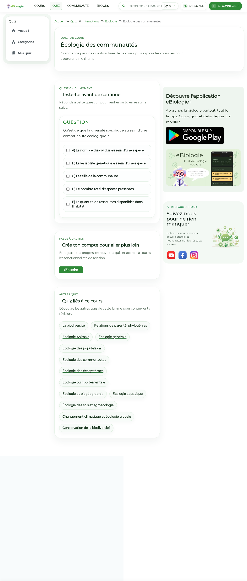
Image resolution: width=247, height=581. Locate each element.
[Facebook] (182, 255)
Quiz (56, 6)
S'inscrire (71, 270)
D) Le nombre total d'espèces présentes (103, 189)
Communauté (78, 6)
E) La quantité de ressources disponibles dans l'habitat (107, 204)
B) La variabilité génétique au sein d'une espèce (109, 163)
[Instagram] (194, 255)
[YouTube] (171, 255)
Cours (39, 6)
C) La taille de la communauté (95, 176)
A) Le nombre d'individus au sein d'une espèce (108, 150)
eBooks (102, 6)
